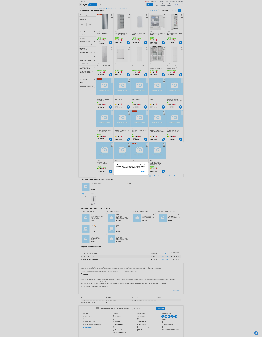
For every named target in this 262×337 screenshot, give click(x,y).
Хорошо (143, 171)
